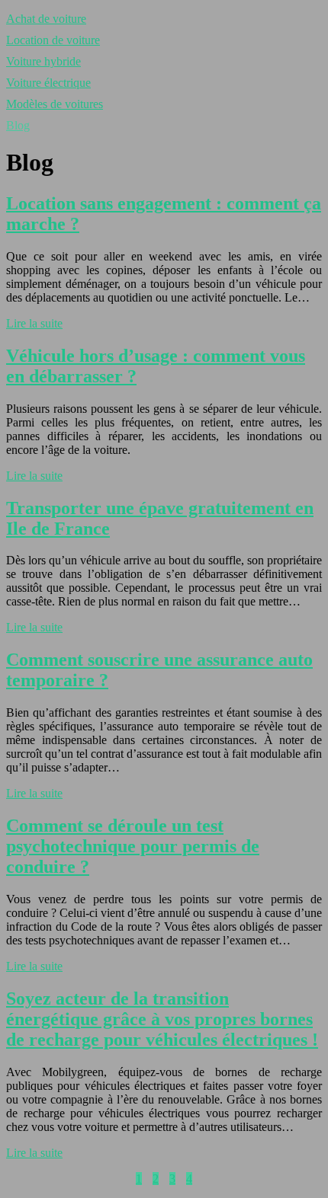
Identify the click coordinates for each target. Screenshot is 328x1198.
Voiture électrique (48, 82)
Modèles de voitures (54, 103)
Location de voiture (53, 40)
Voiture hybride (43, 61)
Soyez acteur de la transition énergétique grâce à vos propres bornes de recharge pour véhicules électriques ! (162, 1019)
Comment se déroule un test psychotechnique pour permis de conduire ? (132, 846)
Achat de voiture (46, 18)
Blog (18, 125)
